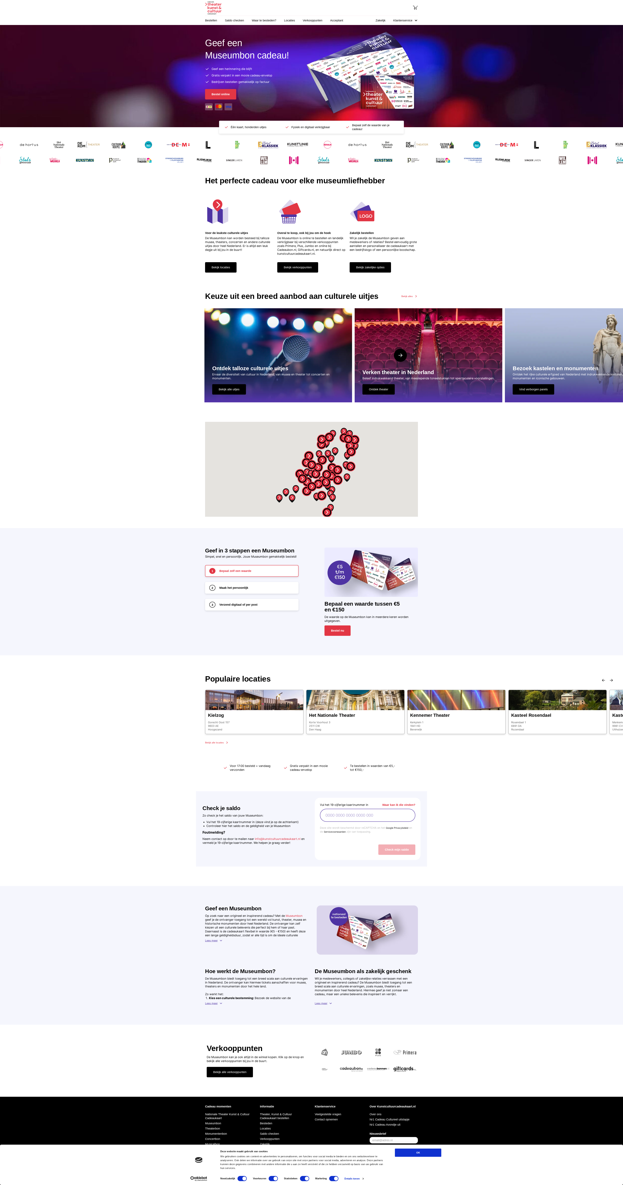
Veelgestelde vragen (328, 1114)
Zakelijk (380, 20)
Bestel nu (337, 630)
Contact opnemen (326, 1119)
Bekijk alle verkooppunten (229, 1072)
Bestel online (221, 94)
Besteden (266, 1123)
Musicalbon (212, 1144)
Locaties (289, 20)
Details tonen (352, 1178)
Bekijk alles (407, 296)
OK (418, 1152)
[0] (415, 7)
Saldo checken (234, 20)
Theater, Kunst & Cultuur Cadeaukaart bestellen (276, 1116)
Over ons (375, 1114)
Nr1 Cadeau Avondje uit (385, 1124)
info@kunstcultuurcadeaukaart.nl (277, 839)
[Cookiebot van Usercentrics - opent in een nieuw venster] (199, 1178)
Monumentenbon (216, 1133)
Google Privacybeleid (397, 827)
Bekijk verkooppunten (298, 267)
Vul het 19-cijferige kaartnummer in (344, 804)
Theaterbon (212, 1128)
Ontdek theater (378, 389)
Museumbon (294, 915)
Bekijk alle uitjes (229, 389)
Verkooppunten (312, 20)
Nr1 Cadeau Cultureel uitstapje (389, 1119)
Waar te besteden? (264, 20)
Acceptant (336, 20)
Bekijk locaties (221, 267)
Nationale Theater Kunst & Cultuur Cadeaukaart (227, 1116)
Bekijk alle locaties (214, 742)
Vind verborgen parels (533, 389)
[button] (312, 465)
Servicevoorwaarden (335, 831)
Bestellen (211, 20)
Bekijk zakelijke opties (370, 267)
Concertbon (212, 1139)
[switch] (273, 1178)
